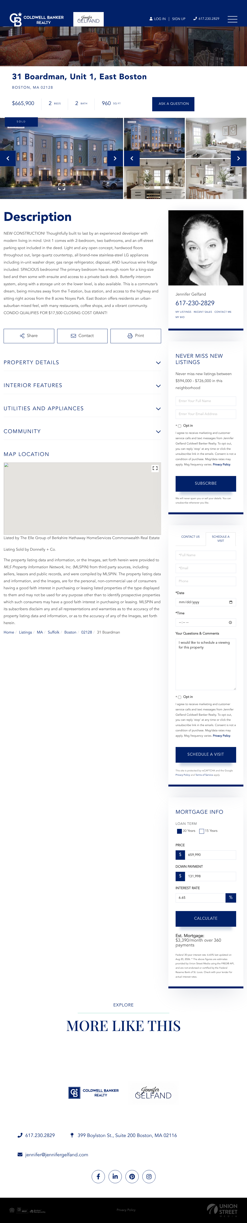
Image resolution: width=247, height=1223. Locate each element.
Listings (25, 633)
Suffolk (53, 633)
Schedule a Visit (221, 538)
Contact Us (190, 536)
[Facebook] (98, 1176)
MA (40, 633)
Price (180, 845)
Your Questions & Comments (197, 633)
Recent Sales (203, 312)
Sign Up (178, 19)
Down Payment (189, 867)
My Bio (180, 317)
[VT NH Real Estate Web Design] (222, 1210)
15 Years (211, 831)
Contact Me (222, 312)
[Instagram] (149, 1176)
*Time (180, 613)
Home (9, 633)
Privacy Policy (221, 464)
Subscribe (206, 484)
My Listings (184, 312)
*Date (180, 593)
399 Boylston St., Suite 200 (126, 1135)
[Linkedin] (115, 1176)
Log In (159, 19)
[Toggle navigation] (232, 19)
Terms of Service (204, 775)
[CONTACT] (173, 104)
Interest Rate (188, 888)
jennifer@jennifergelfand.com (56, 1155)
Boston (70, 633)
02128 (86, 633)
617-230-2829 (195, 304)
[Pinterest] (132, 1176)
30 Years (189, 831)
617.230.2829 (208, 19)
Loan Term (186, 824)
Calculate (206, 919)
